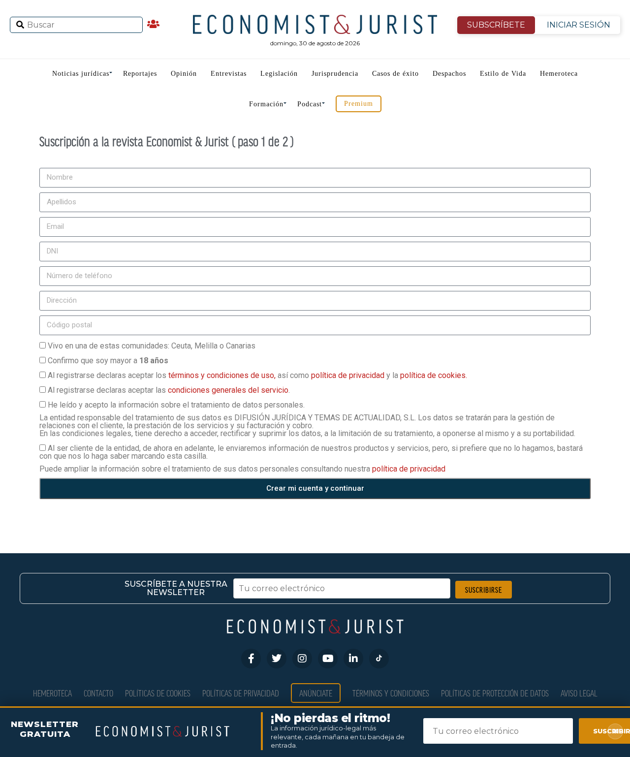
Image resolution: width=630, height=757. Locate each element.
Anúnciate (315, 692)
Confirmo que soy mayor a (108, 360)
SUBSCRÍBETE (496, 25)
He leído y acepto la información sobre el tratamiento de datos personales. (176, 405)
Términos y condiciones (390, 692)
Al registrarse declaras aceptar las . (169, 390)
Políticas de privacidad (240, 692)
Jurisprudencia (335, 73)
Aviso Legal (579, 692)
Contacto (98, 692)
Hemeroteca (559, 73)
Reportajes (140, 73)
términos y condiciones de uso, (223, 375)
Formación (266, 104)
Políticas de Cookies (157, 692)
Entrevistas (229, 73)
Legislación (279, 73)
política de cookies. (433, 375)
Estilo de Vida (503, 73)
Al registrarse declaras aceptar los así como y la (257, 375)
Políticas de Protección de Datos (495, 692)
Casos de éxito (395, 73)
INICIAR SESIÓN (578, 25)
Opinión (184, 73)
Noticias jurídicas (80, 73)
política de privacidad (348, 375)
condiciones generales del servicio (228, 390)
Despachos (449, 73)
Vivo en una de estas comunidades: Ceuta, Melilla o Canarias (151, 345)
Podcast (309, 104)
